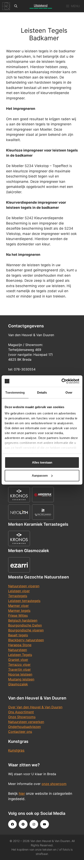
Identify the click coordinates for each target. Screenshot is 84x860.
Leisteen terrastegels (24, 601)
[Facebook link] (12, 824)
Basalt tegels (18, 635)
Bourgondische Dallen (25, 625)
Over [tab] (68, 392)
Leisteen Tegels (20, 655)
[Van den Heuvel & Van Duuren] (6, 6)
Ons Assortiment (21, 712)
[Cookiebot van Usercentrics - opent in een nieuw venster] (61, 381)
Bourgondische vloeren (26, 630)
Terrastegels (17, 596)
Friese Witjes (18, 615)
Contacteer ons (20, 732)
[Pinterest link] (23, 824)
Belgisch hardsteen (22, 620)
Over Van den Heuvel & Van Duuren (35, 707)
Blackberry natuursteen (26, 640)
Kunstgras (16, 750)
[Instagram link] (34, 824)
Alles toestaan (42, 462)
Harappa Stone (19, 645)
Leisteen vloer (19, 591)
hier (22, 794)
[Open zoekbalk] (15, 6)
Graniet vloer (18, 660)
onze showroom (54, 784)
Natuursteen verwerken (26, 722)
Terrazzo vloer (19, 664)
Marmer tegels (19, 611)
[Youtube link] (44, 824)
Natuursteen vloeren (23, 586)
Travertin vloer (19, 669)
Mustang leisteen (21, 679)
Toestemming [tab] (15, 392)
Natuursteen (17, 650)
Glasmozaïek (18, 684)
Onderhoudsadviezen (24, 727)
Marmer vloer (18, 606)
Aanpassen (40, 475)
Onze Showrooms (21, 717)
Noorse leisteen (20, 674)
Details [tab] (42, 392)
